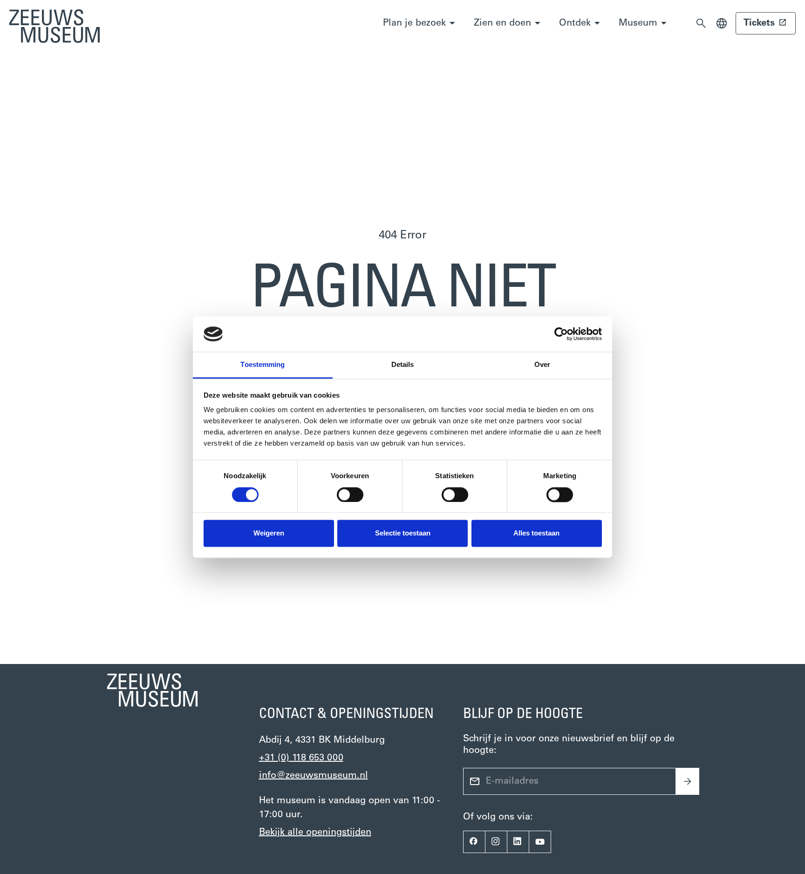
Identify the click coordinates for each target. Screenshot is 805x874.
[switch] (350, 494)
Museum (638, 23)
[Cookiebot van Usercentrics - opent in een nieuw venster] (561, 334)
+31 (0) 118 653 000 (301, 758)
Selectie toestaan (402, 533)
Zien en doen (502, 23)
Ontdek (575, 23)
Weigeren (268, 533)
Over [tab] (542, 365)
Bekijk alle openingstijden (315, 832)
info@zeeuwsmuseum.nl (313, 775)
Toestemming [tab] (262, 365)
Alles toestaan (536, 533)
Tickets (759, 23)
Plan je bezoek (414, 23)
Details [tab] (402, 365)
